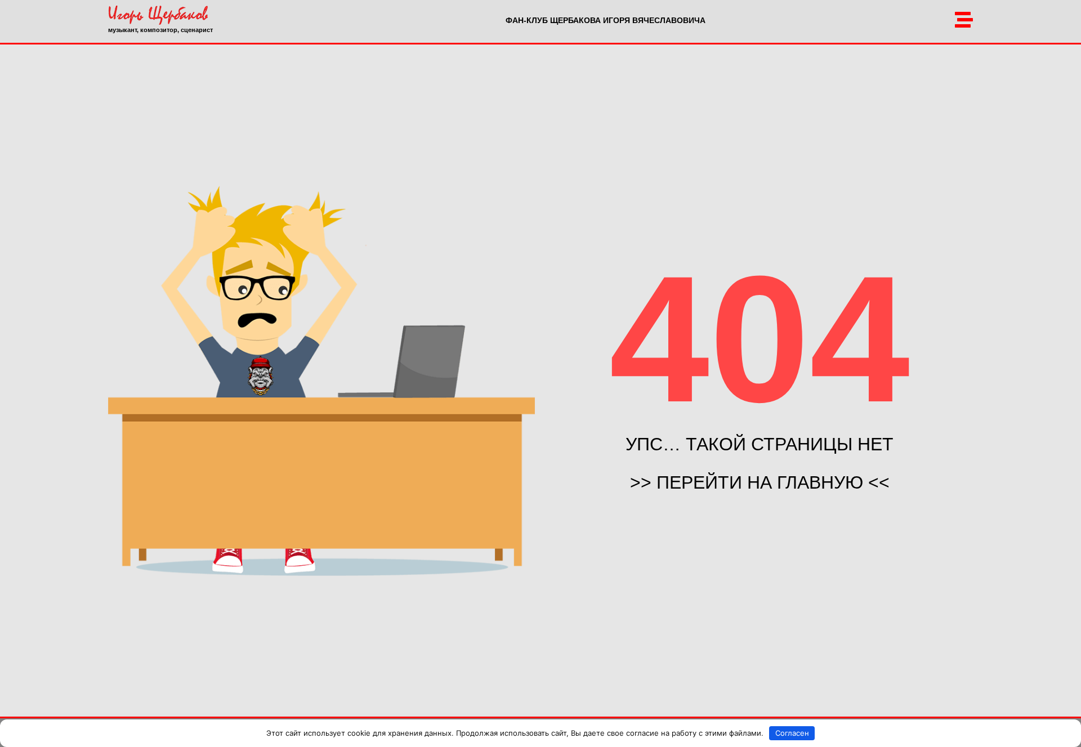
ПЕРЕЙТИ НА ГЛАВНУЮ (759, 482)
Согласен (792, 732)
